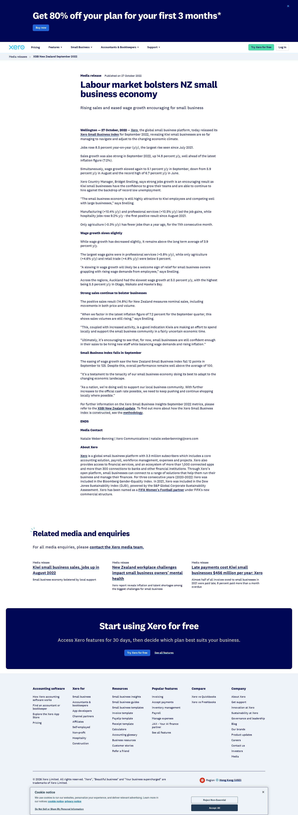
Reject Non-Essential (214, 799)
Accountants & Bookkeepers (118, 47)
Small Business (80, 47)
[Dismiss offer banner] (288, 6)
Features (54, 47)
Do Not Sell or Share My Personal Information (59, 809)
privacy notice (73, 801)
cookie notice (56, 801)
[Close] (263, 792)
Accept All (214, 807)
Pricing (35, 47)
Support (152, 47)
